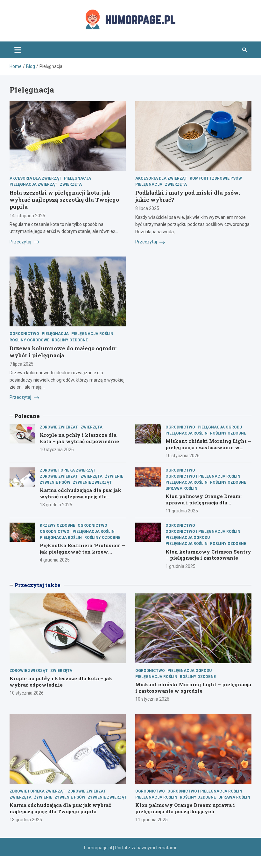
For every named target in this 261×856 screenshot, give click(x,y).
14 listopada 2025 (27, 215)
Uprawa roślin (181, 488)
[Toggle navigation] (18, 49)
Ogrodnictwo (24, 333)
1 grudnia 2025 (180, 566)
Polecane (27, 416)
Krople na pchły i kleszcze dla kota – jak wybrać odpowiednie (79, 438)
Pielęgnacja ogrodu (220, 427)
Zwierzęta (71, 184)
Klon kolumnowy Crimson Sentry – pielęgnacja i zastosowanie (208, 554)
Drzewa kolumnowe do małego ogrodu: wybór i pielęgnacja (63, 352)
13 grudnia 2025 (56, 504)
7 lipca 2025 (21, 364)
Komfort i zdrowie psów (216, 178)
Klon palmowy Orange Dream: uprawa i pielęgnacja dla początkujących (204, 502)
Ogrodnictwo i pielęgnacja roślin (203, 476)
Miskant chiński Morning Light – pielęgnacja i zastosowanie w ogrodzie (208, 447)
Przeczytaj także (37, 585)
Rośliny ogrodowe (29, 340)
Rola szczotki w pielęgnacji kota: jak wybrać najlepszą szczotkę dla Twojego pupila (64, 199)
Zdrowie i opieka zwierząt (67, 470)
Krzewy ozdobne (57, 525)
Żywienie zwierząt (92, 482)
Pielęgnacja (77, 178)
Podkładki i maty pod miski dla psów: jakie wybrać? (187, 196)
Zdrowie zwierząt (59, 427)
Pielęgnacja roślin (92, 333)
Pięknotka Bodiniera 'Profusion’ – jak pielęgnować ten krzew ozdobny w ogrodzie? (82, 551)
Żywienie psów (55, 482)
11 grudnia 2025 (182, 510)
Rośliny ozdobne (70, 340)
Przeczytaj (21, 241)
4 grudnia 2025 (55, 559)
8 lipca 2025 (147, 208)
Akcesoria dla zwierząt (35, 178)
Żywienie (114, 476)
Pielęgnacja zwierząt (33, 184)
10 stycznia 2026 (57, 449)
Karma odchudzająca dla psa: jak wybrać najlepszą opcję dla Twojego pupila (80, 496)
